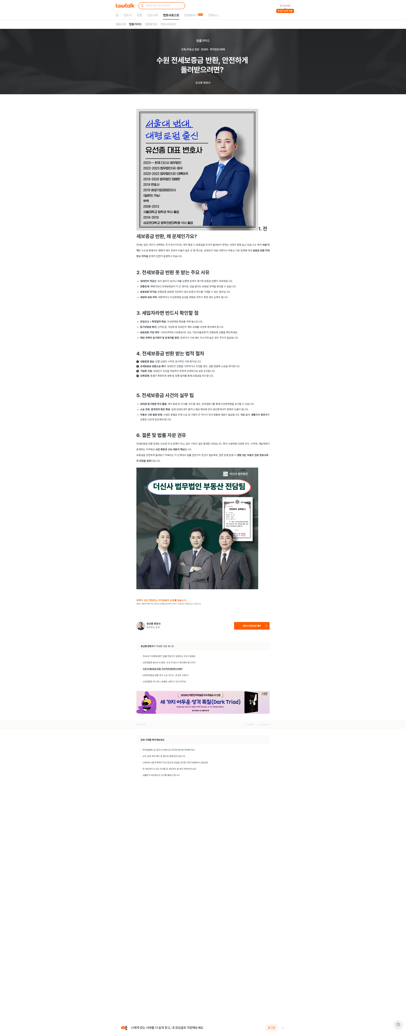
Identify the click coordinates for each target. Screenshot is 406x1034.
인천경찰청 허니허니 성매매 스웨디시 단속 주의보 (164, 681)
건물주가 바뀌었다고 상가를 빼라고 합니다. (161, 775)
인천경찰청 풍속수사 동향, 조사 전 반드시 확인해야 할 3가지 (169, 662)
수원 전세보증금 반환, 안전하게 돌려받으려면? (163, 669)
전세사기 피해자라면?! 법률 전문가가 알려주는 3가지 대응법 (169, 656)
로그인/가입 (285, 5)
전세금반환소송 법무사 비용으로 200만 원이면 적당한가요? (169, 750)
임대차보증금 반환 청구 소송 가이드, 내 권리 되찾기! (165, 675)
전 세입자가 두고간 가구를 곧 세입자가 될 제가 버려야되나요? (169, 769)
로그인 (271, 1027)
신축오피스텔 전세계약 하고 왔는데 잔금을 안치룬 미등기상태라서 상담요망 (175, 762)
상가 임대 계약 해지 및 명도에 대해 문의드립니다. (164, 756)
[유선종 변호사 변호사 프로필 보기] (140, 625)
